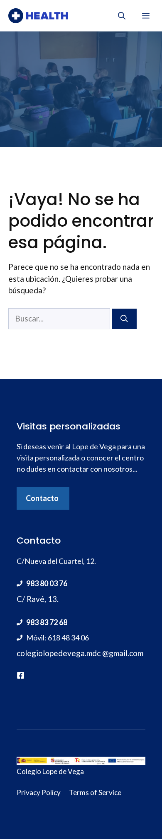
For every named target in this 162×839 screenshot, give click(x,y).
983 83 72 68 (46, 622)
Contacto (42, 498)
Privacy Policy (39, 792)
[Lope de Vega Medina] (38, 15)
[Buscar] (124, 319)
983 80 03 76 (46, 583)
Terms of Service (95, 792)
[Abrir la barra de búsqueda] (122, 15)
